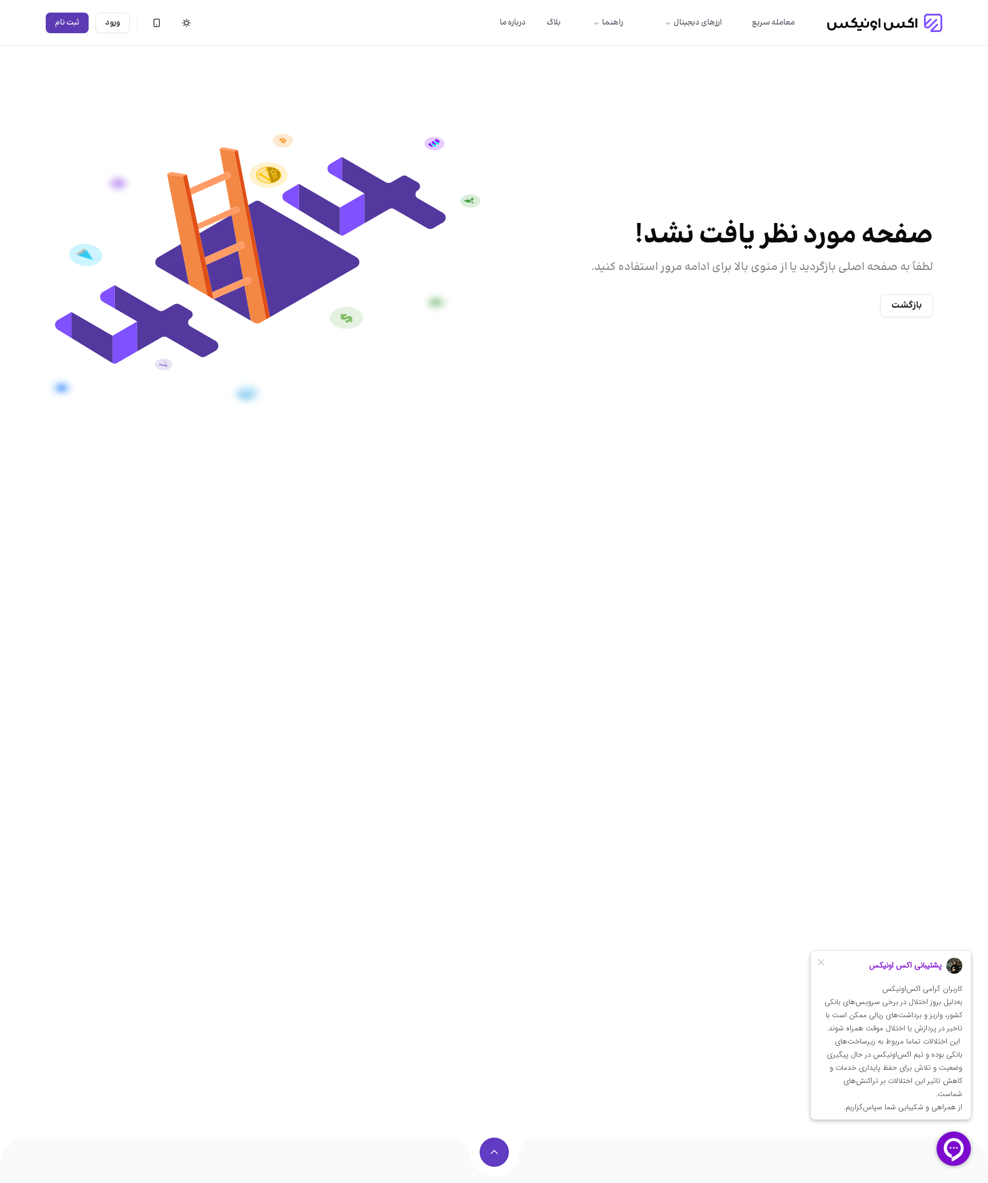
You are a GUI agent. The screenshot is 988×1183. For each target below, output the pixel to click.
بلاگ (554, 23)
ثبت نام (67, 23)
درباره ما (513, 23)
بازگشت (906, 305)
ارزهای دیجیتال (698, 23)
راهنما (612, 23)
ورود (112, 23)
